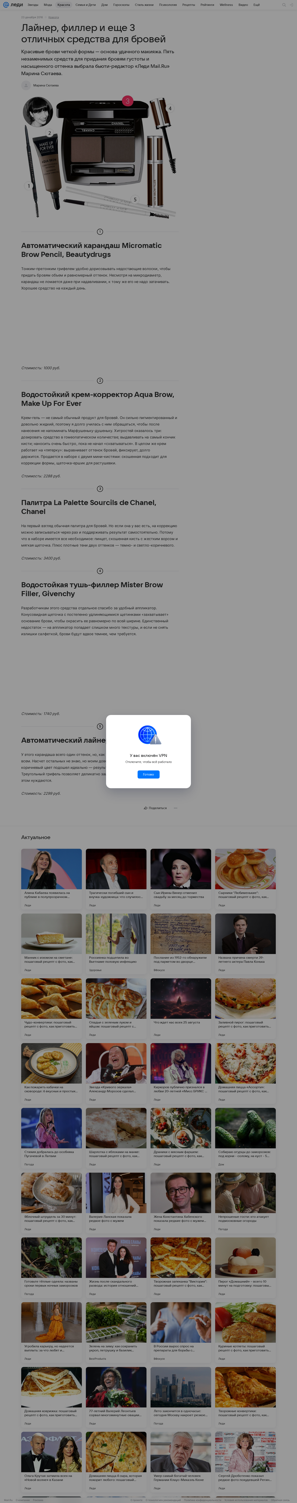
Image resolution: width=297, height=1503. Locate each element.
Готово (148, 774)
